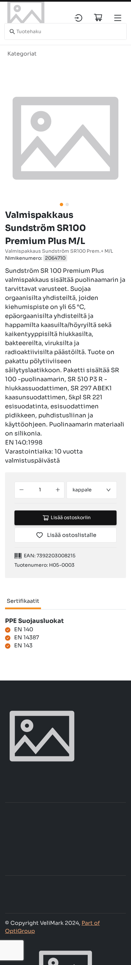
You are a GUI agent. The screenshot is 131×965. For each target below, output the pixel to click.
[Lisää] (58, 490)
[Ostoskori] (98, 17)
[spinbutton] (40, 490)
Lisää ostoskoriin (71, 517)
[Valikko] (118, 18)
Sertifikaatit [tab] (23, 601)
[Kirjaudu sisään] (78, 18)
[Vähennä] (21, 490)
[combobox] (92, 490)
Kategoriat (22, 53)
